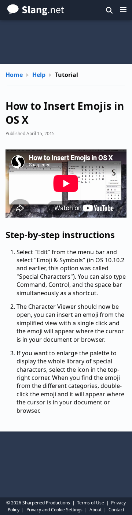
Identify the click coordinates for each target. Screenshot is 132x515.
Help (38, 75)
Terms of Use (90, 503)
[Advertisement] (66, 41)
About (95, 510)
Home (14, 75)
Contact (116, 510)
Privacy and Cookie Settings (54, 510)
